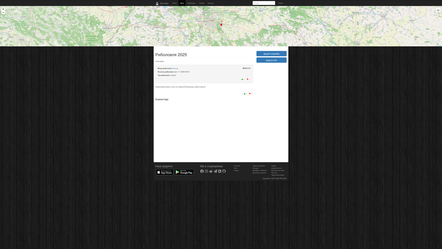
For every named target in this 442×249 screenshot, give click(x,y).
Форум (201, 3)
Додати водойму (271, 53)
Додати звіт (271, 60)
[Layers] (438, 9)
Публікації (191, 3)
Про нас (274, 172)
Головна (237, 166)
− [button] (3, 12)
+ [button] (3, 9)
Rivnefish (283, 178)
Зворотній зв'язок (277, 175)
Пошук (236, 170)
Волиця (175, 68)
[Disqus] (204, 130)
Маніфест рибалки (260, 170)
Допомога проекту (259, 172)
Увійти (281, 3)
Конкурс (211, 3)
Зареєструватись (259, 166)
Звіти (182, 3)
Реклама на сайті (277, 170)
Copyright (266, 178)
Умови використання (276, 167)
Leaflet (439, 45)
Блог (235, 168)
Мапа (175, 3)
